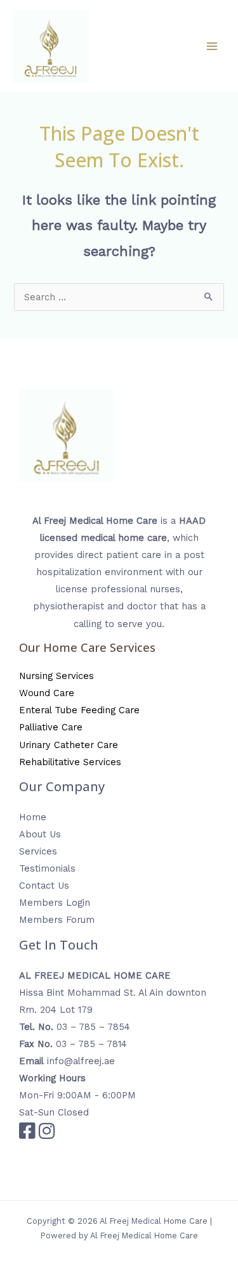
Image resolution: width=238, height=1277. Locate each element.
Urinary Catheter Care (68, 745)
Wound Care (46, 693)
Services (38, 851)
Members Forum (57, 919)
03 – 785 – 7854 (93, 1026)
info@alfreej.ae (81, 1061)
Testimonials (47, 868)
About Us (40, 834)
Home (32, 817)
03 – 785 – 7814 (91, 1044)
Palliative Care (51, 727)
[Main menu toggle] (212, 46)
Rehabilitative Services (70, 762)
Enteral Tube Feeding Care (79, 710)
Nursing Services (56, 676)
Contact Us (44, 885)
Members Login (54, 902)
